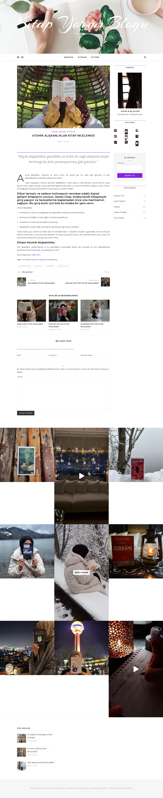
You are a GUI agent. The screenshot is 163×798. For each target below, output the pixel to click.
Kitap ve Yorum (63, 266)
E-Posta (120, 163)
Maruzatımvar (27, 272)
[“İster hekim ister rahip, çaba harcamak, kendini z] (126, 142)
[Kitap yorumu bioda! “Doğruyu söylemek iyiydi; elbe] (137, 136)
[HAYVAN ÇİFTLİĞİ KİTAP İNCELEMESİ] (105, 281)
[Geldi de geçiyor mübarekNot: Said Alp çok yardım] (126, 131)
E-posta (53, 355)
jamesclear (38, 266)
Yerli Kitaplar (119, 218)
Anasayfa (68, 57)
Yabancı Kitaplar (120, 212)
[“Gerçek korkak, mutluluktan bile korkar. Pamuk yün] (115, 136)
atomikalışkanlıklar (25, 266)
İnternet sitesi (86, 355)
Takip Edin (35, 255)
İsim (19, 355)
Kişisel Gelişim (59, 132)
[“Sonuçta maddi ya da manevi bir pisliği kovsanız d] (115, 130)
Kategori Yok (119, 195)
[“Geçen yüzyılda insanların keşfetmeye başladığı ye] (137, 130)
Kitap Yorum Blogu (81, 23)
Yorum (19, 377)
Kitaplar (82, 57)
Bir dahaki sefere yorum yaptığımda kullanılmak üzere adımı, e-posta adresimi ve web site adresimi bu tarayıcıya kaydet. (62, 370)
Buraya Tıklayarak (39, 259)
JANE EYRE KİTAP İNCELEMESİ (30, 324)
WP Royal (111, 788)
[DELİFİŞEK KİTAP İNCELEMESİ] (21, 281)
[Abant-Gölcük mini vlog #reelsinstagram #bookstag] (126, 137)
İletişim (95, 57)
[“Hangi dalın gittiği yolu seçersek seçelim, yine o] (115, 142)
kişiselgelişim (50, 266)
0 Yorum (107, 272)
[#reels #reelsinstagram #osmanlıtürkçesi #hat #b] (137, 143)
